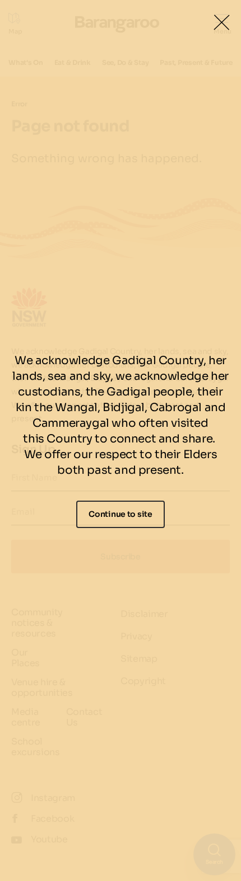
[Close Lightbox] (221, 22)
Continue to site (120, 514)
